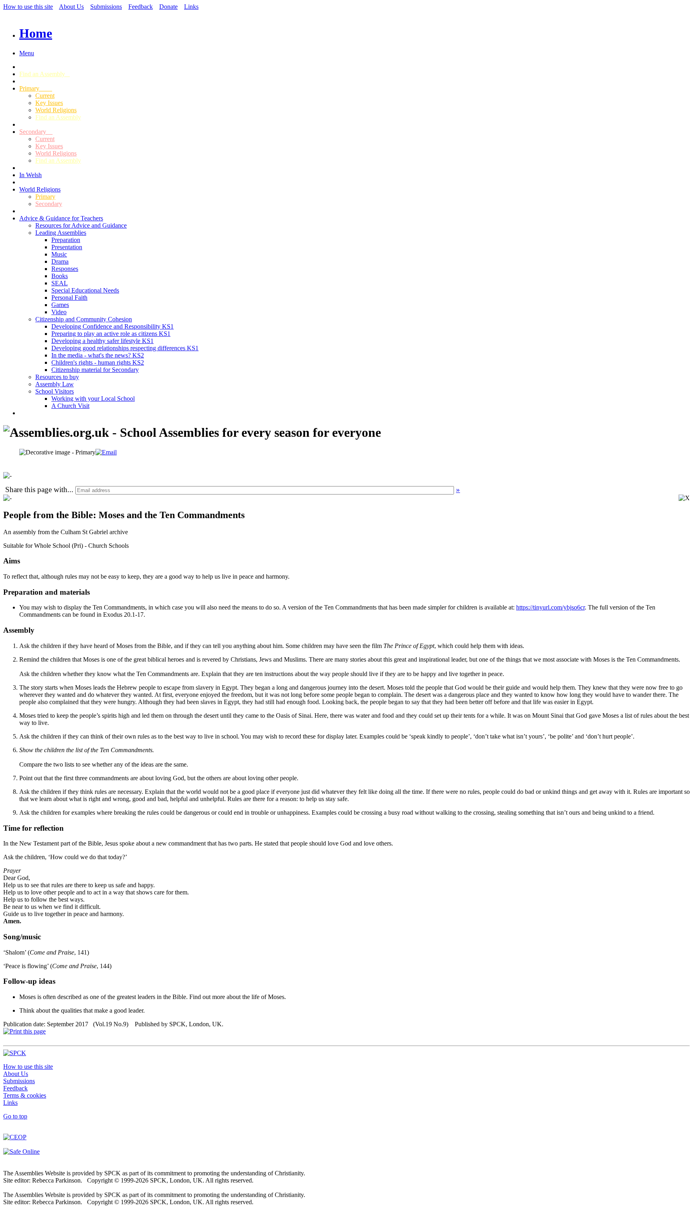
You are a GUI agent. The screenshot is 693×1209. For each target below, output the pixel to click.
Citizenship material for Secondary (95, 369)
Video (59, 312)
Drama (60, 261)
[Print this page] (24, 1031)
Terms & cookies (24, 1095)
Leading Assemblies (60, 232)
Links (191, 6)
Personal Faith (69, 297)
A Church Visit (70, 405)
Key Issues (49, 102)
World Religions (56, 110)
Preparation (65, 239)
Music (59, 254)
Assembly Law (54, 384)
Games (60, 304)
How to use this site (28, 6)
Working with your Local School (93, 398)
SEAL (59, 283)
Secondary (36, 131)
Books (59, 275)
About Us (71, 6)
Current (45, 95)
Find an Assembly (44, 74)
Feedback (140, 6)
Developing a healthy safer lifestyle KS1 (102, 340)
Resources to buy (57, 376)
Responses (64, 268)
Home (35, 33)
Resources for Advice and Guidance (81, 225)
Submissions (106, 6)
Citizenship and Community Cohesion (83, 319)
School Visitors (54, 391)
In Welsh (30, 175)
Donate (168, 6)
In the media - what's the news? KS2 (97, 355)
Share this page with (36, 489)
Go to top (15, 1116)
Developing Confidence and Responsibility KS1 (112, 326)
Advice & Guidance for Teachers (61, 218)
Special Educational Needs (85, 290)
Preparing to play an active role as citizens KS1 (110, 333)
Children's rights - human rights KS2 (97, 362)
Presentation (66, 247)
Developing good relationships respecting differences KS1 (125, 348)
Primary (35, 88)
